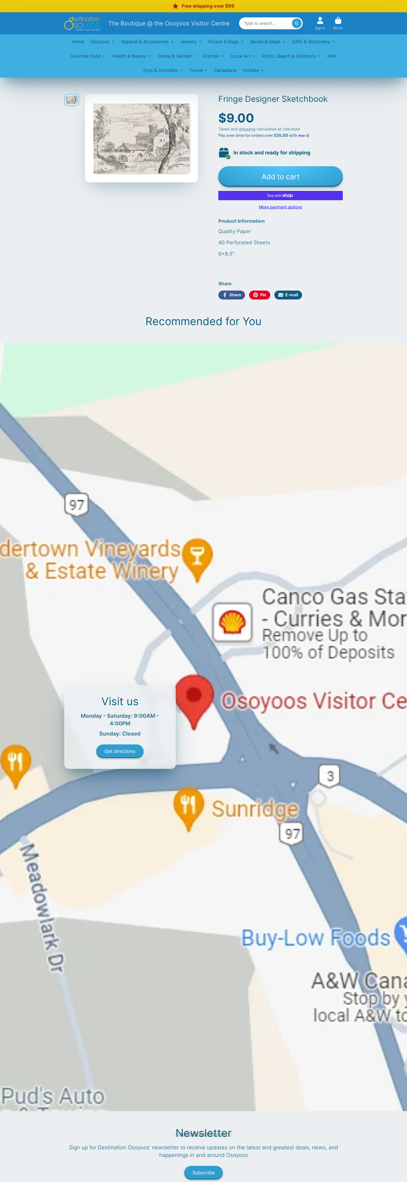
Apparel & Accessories (145, 41)
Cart (338, 23)
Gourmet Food (85, 56)
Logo (82, 23)
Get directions (120, 751)
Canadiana (225, 70)
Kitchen (211, 56)
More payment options (280, 207)
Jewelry (188, 41)
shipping (247, 128)
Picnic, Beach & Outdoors (289, 56)
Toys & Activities (160, 70)
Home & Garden (175, 56)
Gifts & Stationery (311, 41)
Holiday (251, 70)
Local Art (240, 56)
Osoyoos (100, 41)
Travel (196, 70)
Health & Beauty (129, 56)
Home (78, 41)
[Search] (297, 23)
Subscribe (203, 1172)
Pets (332, 56)
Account (320, 23)
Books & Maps (265, 41)
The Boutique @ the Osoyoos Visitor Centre (169, 23)
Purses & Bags (223, 41)
